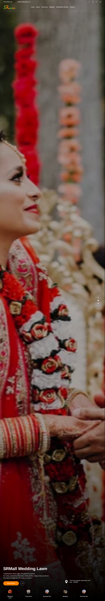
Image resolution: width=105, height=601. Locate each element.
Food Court (44, 7)
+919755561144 (7, 2)
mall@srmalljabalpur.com (23, 2)
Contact (72, 7)
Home (33, 7)
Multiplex (52, 7)
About (38, 7)
